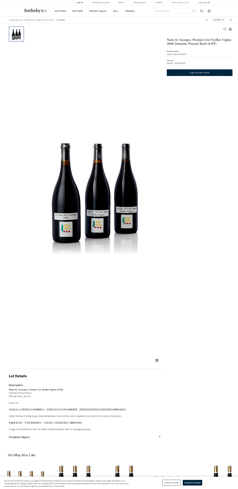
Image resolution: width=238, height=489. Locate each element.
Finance (130, 11)
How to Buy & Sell (180, 3)
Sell (115, 11)
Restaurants (140, 3)
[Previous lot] (206, 20)
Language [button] (203, 3)
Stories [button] (159, 3)
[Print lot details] (230, 29)
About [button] (121, 3)
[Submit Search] (194, 11)
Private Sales (98, 11)
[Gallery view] (157, 360)
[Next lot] (231, 20)
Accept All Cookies (192, 482)
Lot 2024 (61, 20)
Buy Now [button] (78, 11)
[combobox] (174, 11)
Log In (80, 3)
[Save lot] (225, 29)
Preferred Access (100, 3)
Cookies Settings (171, 482)
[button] (95, 190)
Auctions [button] (60, 11)
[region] (119, 483)
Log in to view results (199, 72)
